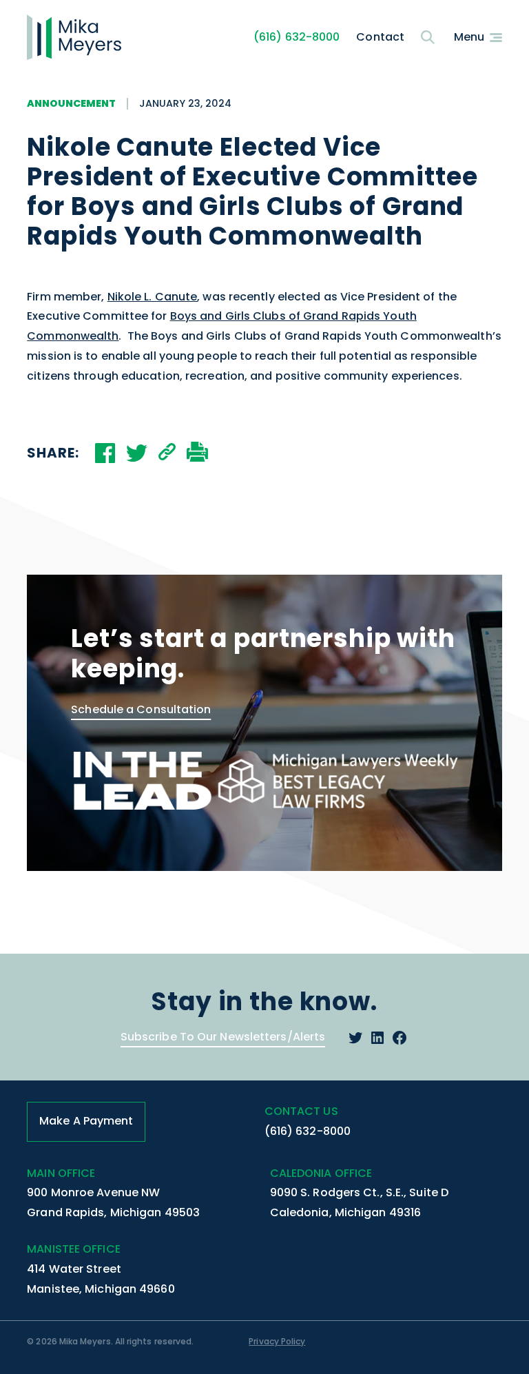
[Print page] (197, 453)
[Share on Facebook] (105, 453)
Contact (380, 37)
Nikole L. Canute (152, 297)
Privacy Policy (277, 1341)
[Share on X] (136, 453)
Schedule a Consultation (141, 709)
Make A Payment (86, 1121)
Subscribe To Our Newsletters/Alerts (223, 1037)
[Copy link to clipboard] (167, 453)
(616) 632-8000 (296, 37)
